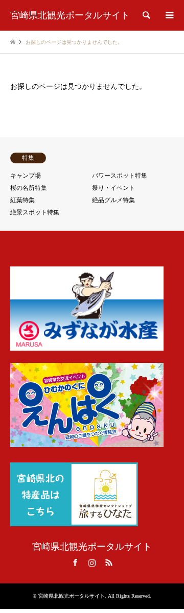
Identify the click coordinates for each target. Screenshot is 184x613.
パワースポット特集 (119, 175)
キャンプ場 (25, 175)
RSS (108, 562)
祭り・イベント (113, 187)
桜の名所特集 (28, 187)
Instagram (92, 562)
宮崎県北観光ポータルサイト (92, 547)
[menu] (168, 15)
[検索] (145, 15)
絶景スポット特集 (34, 212)
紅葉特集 (22, 200)
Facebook (75, 562)
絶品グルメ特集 (113, 200)
